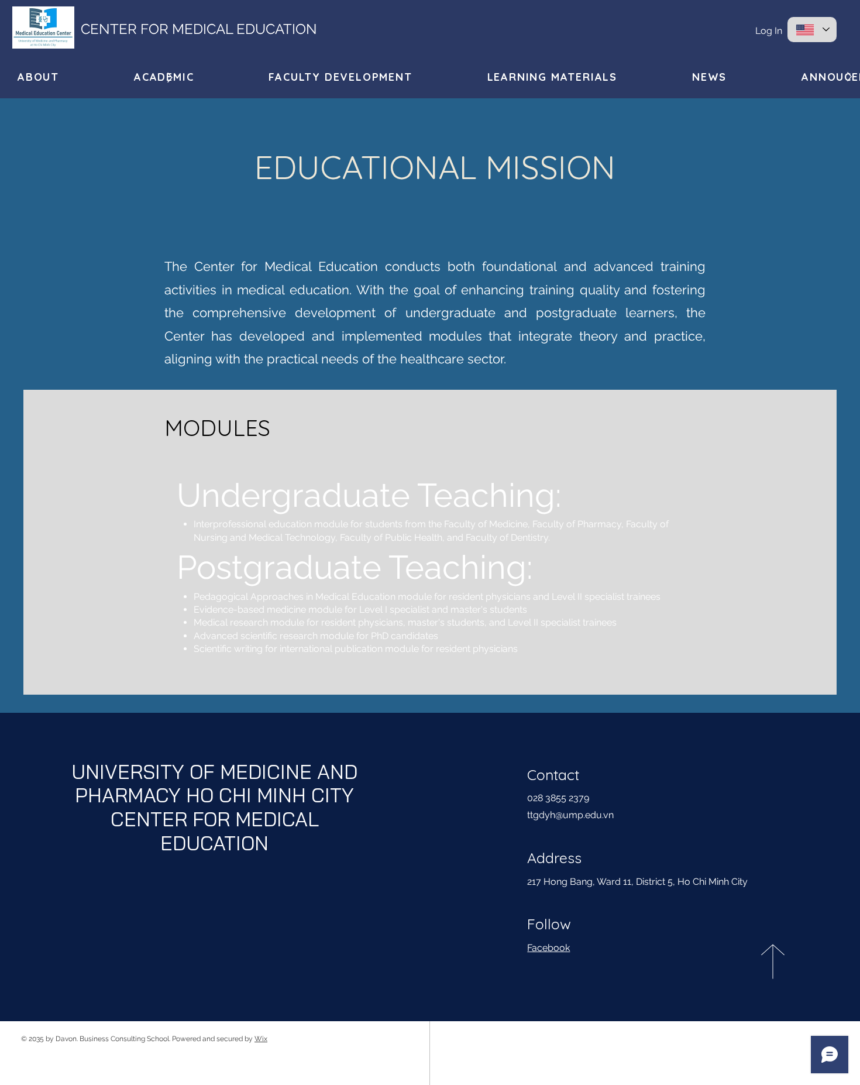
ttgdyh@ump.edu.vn (570, 814)
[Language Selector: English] (812, 29)
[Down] (170, 77)
